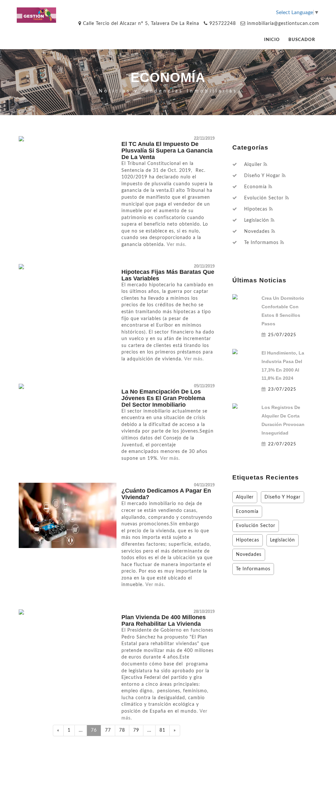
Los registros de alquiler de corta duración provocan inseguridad (283, 420)
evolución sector (264, 198)
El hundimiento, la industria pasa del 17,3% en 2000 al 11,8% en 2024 (283, 365)
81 (162, 730)
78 (122, 730)
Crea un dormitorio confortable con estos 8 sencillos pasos (283, 310)
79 (136, 730)
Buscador (301, 40)
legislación (256, 220)
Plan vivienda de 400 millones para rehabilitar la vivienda (163, 620)
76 (94, 730)
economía (255, 187)
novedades (257, 231)
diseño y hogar (262, 175)
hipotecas (255, 209)
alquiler (253, 164)
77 (108, 730)
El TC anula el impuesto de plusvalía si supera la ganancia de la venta (167, 150)
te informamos (261, 242)
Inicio (272, 40)
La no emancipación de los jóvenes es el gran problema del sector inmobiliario (163, 398)
